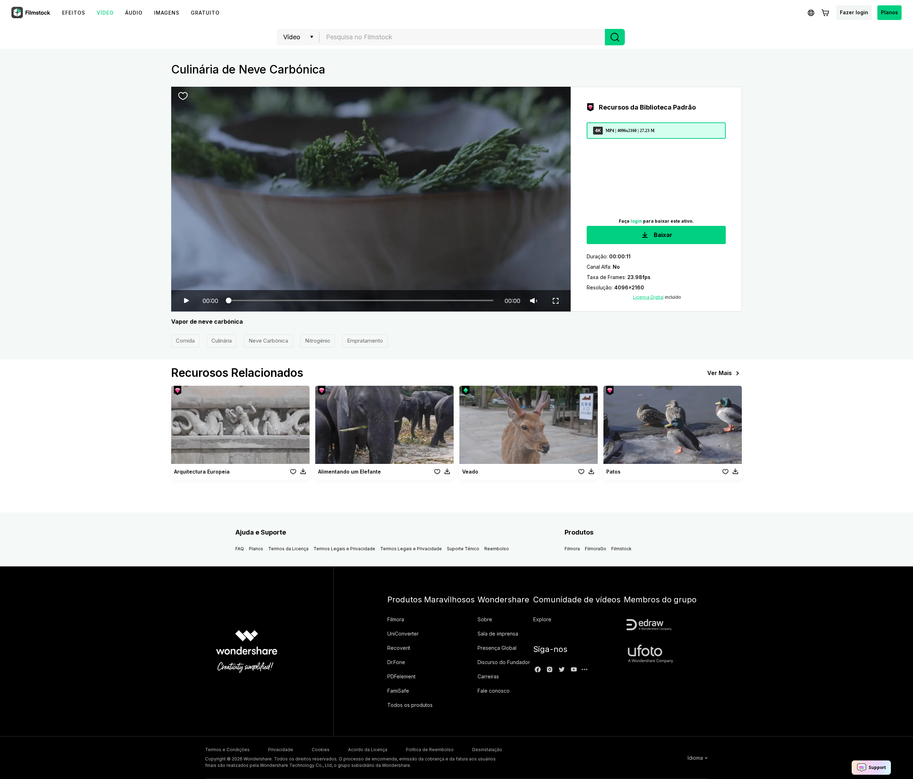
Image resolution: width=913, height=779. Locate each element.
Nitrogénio (317, 340)
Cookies (321, 749)
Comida (185, 340)
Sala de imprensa (498, 634)
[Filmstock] (31, 13)
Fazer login (854, 12)
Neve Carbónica (268, 340)
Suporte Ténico (463, 548)
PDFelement (401, 676)
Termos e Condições (227, 749)
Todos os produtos (410, 705)
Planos (889, 12)
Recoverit (398, 648)
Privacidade (280, 749)
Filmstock (621, 548)
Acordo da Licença (367, 749)
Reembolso (496, 548)
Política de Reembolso (430, 749)
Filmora (572, 548)
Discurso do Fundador (504, 662)
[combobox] (462, 37)
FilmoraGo (595, 548)
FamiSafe (398, 691)
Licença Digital (648, 297)
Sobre (485, 619)
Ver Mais (719, 372)
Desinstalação (487, 749)
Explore (542, 619)
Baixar (662, 234)
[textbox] (462, 37)
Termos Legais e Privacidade (344, 548)
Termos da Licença (288, 548)
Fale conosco (494, 691)
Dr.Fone (396, 662)
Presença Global (497, 648)
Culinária (221, 340)
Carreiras (488, 676)
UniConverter (403, 634)
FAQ (239, 548)
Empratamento (365, 340)
